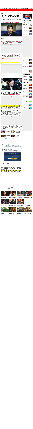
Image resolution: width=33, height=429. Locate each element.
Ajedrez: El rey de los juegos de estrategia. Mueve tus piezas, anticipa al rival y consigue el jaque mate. (25, 108)
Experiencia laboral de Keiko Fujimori (25, 60)
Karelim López (8, 186)
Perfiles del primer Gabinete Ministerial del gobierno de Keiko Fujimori (25, 66)
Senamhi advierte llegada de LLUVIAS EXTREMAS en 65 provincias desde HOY (25, 80)
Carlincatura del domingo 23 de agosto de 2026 (25, 71)
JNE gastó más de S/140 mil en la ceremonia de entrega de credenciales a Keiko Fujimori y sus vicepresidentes (25, 31)
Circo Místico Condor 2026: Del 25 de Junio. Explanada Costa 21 (25, 91)
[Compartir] (21, 38)
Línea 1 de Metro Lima (20, 8)
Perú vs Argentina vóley (4, 8)
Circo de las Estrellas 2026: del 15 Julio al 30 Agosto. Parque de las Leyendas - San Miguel (25, 85)
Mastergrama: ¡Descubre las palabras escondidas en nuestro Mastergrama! (25, 102)
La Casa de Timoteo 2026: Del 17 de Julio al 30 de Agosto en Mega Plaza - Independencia (25, 94)
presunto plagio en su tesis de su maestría (7, 166)
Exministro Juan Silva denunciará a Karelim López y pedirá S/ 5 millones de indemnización (10, 59)
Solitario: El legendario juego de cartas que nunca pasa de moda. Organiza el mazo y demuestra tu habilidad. (25, 105)
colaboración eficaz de (13, 54)
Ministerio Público (12, 186)
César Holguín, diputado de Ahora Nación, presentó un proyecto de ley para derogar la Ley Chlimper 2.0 (11, 21)
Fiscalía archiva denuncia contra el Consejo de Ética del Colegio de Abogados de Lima (25, 34)
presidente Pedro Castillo (13, 42)
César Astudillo (24, 8)
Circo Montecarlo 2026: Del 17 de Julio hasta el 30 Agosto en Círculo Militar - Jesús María (25, 88)
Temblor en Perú (15, 8)
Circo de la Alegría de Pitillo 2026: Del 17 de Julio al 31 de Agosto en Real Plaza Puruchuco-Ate (25, 97)
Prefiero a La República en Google (11, 188)
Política (2, 13)
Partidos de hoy (11, 8)
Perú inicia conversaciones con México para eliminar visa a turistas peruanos (10, 22)
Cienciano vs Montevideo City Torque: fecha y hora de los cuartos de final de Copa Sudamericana (25, 77)
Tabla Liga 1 (8, 8)
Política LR (3, 38)
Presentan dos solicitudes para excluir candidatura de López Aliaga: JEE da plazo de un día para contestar (25, 28)
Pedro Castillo (5, 186)
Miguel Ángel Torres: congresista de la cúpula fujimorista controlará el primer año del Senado (25, 63)
